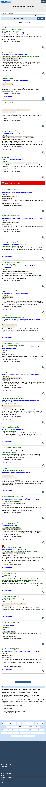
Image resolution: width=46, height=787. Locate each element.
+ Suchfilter (19, 18)
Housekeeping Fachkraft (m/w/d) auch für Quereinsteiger (17, 192)
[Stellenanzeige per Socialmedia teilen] (43, 47)
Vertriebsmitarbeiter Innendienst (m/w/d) (13, 33)
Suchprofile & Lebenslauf (8, 768)
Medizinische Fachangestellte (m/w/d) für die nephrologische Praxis (20, 499)
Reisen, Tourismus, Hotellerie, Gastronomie (10, 732)
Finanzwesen (25, 726)
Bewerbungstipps (6, 773)
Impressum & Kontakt (7, 782)
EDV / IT (18, 723)
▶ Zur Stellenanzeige (7, 45)
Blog (2, 775)
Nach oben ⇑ (42, 741)
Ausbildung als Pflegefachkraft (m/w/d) (12, 450)
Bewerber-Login (6, 771)
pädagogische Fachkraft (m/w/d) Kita (15, 80)
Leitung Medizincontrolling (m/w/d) (11, 133)
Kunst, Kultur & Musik (25, 732)
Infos (2, 779)
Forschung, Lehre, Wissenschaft (37, 729)
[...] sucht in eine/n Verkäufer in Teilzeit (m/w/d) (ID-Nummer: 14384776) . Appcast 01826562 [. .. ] (14, 121)
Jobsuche (4, 766)
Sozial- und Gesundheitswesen (8, 723)
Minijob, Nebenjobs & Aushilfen (38, 732)
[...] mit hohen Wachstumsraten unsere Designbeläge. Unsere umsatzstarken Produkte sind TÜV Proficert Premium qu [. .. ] (13, 587)
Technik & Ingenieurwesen (27, 723)
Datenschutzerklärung (7, 784)
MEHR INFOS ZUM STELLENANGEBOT (13, 41)
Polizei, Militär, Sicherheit (16, 735)
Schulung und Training (35, 726)
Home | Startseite (6, 764)
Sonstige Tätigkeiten (39, 723)
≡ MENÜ (43, 1)
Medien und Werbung (23, 729)
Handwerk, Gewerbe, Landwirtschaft (13, 726)
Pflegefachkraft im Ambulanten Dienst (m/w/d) (14, 244)
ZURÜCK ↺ (43, 786)
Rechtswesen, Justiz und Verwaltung (9, 729)
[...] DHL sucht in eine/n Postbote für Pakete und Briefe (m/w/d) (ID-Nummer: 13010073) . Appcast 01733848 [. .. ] (13, 172)
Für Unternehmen (6, 777)
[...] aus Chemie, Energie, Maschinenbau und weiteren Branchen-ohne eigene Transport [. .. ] (13, 564)
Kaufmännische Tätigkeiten (29, 735)
